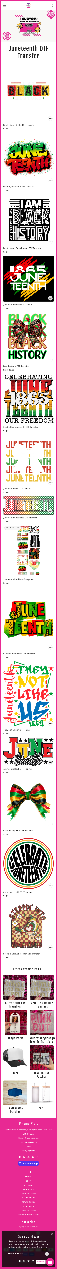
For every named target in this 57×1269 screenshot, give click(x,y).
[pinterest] (28, 1260)
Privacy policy (28, 1206)
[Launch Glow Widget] (50, 1262)
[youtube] (33, 1260)
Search (28, 1177)
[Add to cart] (50, 118)
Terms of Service (28, 1194)
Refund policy (28, 1198)
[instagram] (24, 1260)
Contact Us (28, 1189)
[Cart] (52, 5)
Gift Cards (28, 1185)
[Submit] (47, 1254)
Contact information (29, 1215)
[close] (51, 1234)
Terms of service (28, 1210)
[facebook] (20, 1260)
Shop (28, 1181)
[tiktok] (37, 1157)
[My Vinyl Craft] (28, 5)
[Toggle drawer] (4, 5)
